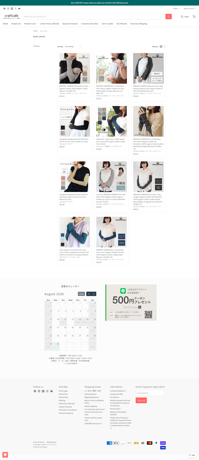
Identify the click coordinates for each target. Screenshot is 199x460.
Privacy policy (115, 409)
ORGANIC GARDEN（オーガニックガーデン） (73, 93)
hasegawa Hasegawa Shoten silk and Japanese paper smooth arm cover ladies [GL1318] (73, 196)
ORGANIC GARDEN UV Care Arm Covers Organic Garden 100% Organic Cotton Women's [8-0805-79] (73, 88)
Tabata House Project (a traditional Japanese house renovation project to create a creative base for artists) (120, 422)
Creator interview (65, 407)
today (81, 294)
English (175, 8)
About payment (90, 394)
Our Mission (122, 23)
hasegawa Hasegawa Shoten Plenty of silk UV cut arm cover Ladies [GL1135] (73, 140)
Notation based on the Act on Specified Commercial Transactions (120, 403)
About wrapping (91, 406)
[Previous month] (88, 294)
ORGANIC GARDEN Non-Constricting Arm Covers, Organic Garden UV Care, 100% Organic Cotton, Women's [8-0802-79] (110, 89)
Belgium (189, 8)
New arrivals (63, 397)
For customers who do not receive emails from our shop (95, 412)
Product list (63, 394)
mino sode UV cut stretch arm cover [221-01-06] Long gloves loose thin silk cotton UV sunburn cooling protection (74, 252)
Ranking (62, 400)
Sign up (141, 400)
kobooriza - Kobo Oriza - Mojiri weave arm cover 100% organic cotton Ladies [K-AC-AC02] (110, 141)
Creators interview (89, 23)
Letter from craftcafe (49, 23)
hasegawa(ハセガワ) (66, 144)
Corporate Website (117, 391)
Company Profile (116, 394)
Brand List (16, 23)
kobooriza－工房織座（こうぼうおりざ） (109, 146)
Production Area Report (68, 410)
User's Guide (107, 23)
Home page (63, 391)
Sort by (60, 46)
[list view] (164, 46)
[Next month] (93, 294)
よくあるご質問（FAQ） (93, 391)
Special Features (70, 23)
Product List (30, 23)
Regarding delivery (92, 397)
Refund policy (52, 442)
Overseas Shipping (138, 23)
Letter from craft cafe (67, 403)
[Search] (168, 16)
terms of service (38, 442)
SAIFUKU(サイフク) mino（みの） (70, 257)
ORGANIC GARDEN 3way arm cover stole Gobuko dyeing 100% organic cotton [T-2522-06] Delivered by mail (148, 88)
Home (5, 23)
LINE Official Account (93, 423)
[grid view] (161, 46)
